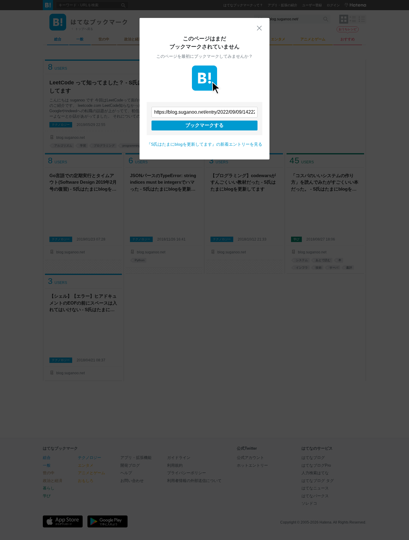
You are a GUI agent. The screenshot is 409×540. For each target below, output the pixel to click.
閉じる (259, 28)
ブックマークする (204, 125)
